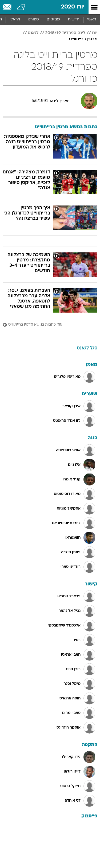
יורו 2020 (73, 7)
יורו (94, 33)
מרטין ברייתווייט (83, 39)
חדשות (73, 19)
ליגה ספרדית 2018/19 (65, 33)
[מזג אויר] (22, 7)
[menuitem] (73, 20)
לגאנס (33, 33)
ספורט (33, 19)
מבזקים (53, 19)
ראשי (91, 19)
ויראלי (15, 19)
